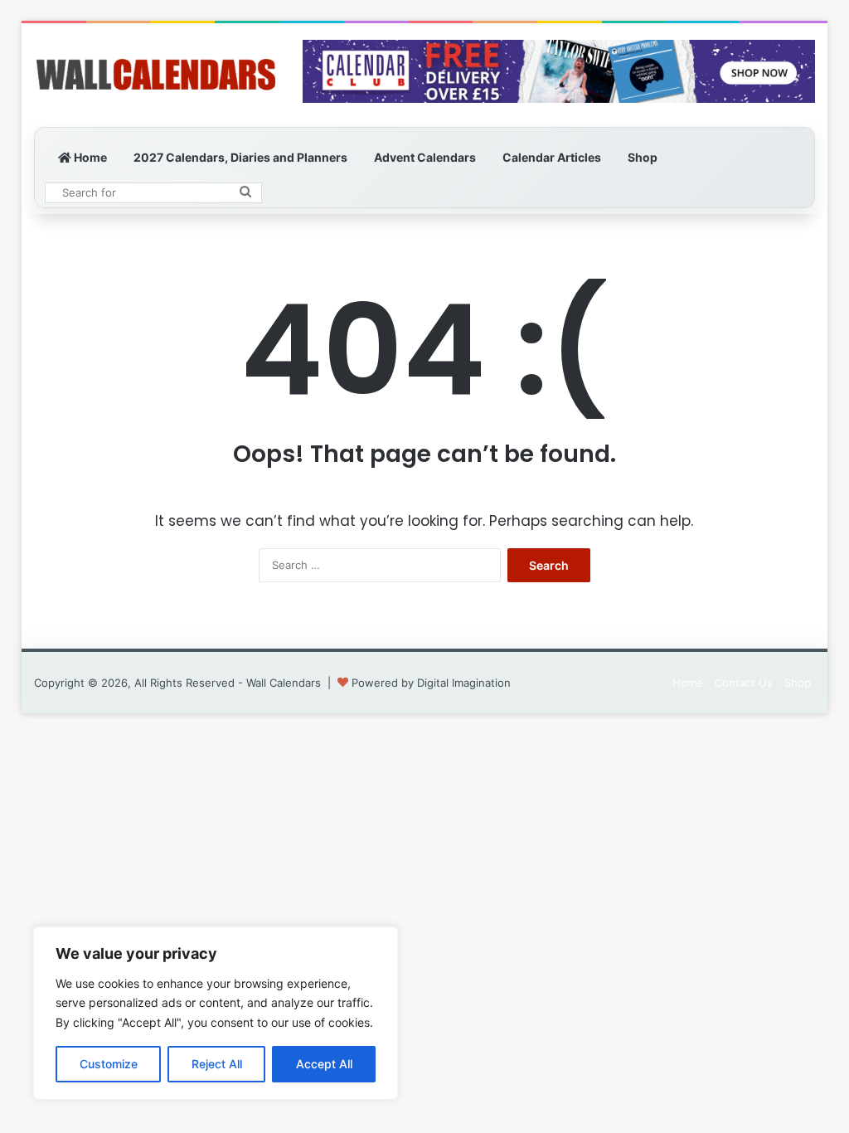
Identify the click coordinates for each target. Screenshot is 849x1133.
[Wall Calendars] (156, 75)
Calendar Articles (551, 157)
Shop (642, 157)
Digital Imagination (464, 682)
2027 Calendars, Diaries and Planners (240, 157)
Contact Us (744, 682)
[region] (215, 1013)
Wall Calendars (283, 682)
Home (89, 157)
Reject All (217, 1064)
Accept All (324, 1064)
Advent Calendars (425, 157)
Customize (109, 1064)
